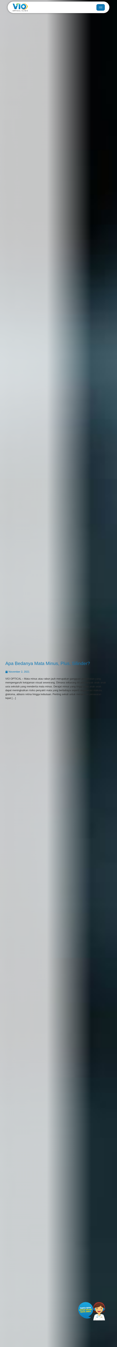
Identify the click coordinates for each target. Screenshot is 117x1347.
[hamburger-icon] (100, 7)
